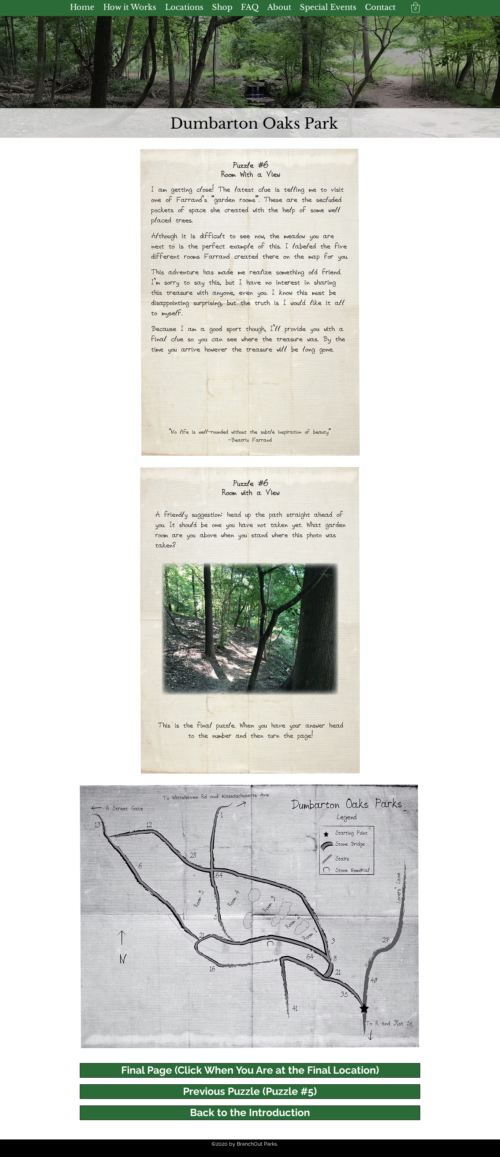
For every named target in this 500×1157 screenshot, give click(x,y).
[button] (415, 7)
